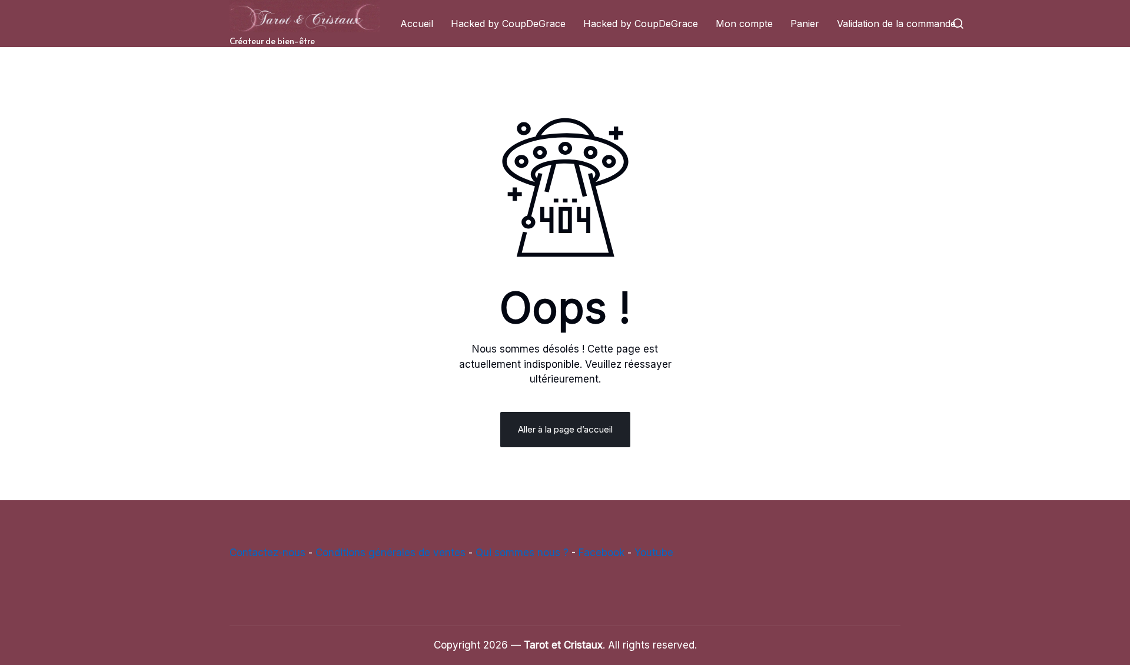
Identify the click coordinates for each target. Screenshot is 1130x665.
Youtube (653, 552)
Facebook (601, 552)
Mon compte (744, 23)
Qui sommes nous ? (522, 552)
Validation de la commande (896, 23)
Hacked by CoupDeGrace (508, 23)
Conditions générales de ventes (390, 552)
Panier (804, 23)
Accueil (416, 23)
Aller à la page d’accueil (565, 429)
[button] (958, 23)
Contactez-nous (267, 552)
